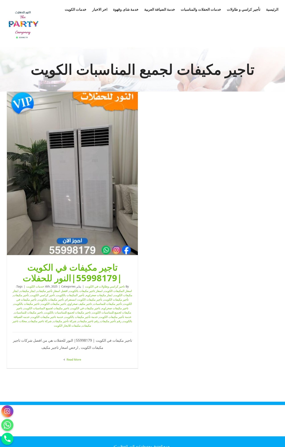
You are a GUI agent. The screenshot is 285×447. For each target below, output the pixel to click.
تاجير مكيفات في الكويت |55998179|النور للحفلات (72, 173)
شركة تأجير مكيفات (64, 321)
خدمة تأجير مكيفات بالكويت (81, 317)
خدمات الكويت (35, 286)
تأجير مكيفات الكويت (116, 299)
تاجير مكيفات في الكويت (85, 308)
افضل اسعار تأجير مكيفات (52, 291)
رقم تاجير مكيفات (88, 321)
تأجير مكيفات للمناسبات (107, 304)
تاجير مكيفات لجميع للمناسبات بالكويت (67, 312)
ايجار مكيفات (27, 291)
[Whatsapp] (7, 425)
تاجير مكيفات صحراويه (115, 308)
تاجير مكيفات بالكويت (27, 304)
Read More (73, 359)
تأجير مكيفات (21, 295)
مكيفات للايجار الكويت (67, 325)
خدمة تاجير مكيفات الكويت (47, 317)
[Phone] (7, 439)
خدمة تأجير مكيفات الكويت (115, 317)
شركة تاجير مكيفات (40, 321)
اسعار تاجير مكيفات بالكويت (86, 291)
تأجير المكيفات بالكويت (70, 295)
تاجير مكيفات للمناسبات (28, 312)
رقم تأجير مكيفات (110, 321)
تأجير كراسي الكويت (42, 295)
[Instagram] (7, 411)
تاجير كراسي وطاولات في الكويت (105, 286)
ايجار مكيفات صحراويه (99, 295)
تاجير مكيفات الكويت (53, 304)
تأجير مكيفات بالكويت (51, 299)
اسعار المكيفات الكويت (118, 291)
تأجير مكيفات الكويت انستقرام (83, 299)
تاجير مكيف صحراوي (79, 304)
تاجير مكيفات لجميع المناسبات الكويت (46, 308)
